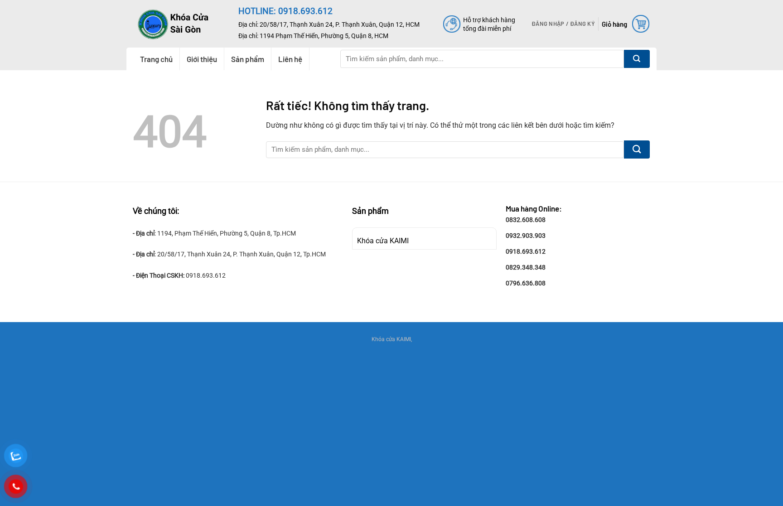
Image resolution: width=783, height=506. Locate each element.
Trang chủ (156, 58)
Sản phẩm (247, 58)
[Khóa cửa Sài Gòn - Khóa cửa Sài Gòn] (179, 24)
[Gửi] (637, 59)
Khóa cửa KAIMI (383, 240)
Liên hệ (290, 58)
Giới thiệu (202, 58)
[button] (563, 23)
